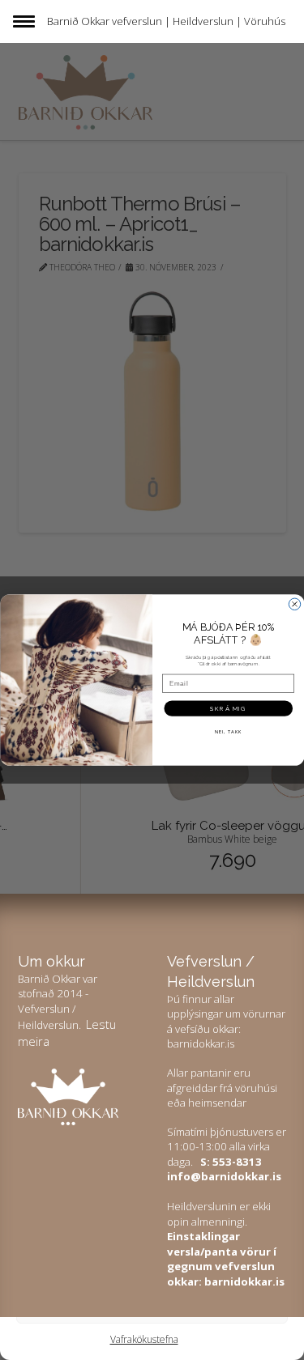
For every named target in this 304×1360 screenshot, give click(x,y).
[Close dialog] (294, 604)
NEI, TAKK (228, 731)
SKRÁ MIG (228, 708)
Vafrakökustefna (144, 1339)
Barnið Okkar (78, 21)
